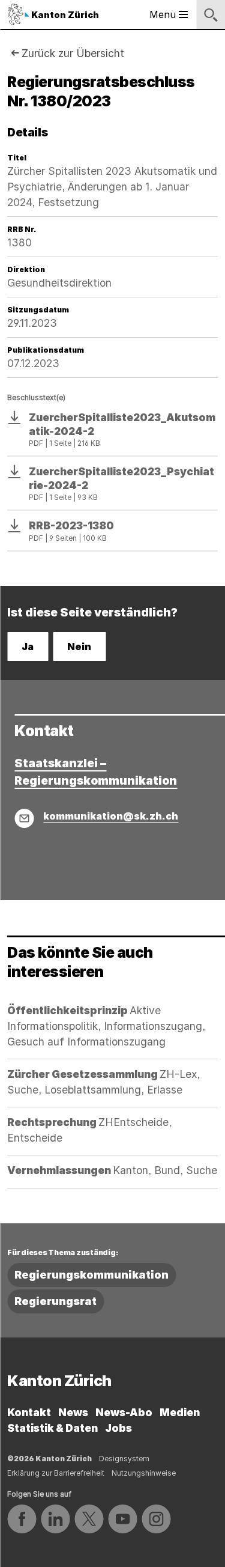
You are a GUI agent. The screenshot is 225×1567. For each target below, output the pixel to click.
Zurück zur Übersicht (73, 53)
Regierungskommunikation (91, 1274)
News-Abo (123, 1412)
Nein (79, 646)
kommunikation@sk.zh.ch (110, 816)
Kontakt (29, 1412)
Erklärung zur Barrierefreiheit (55, 1472)
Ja (28, 646)
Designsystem (124, 1458)
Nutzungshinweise (144, 1472)
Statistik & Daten (52, 1428)
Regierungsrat (55, 1301)
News (73, 1412)
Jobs (118, 1428)
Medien (180, 1412)
